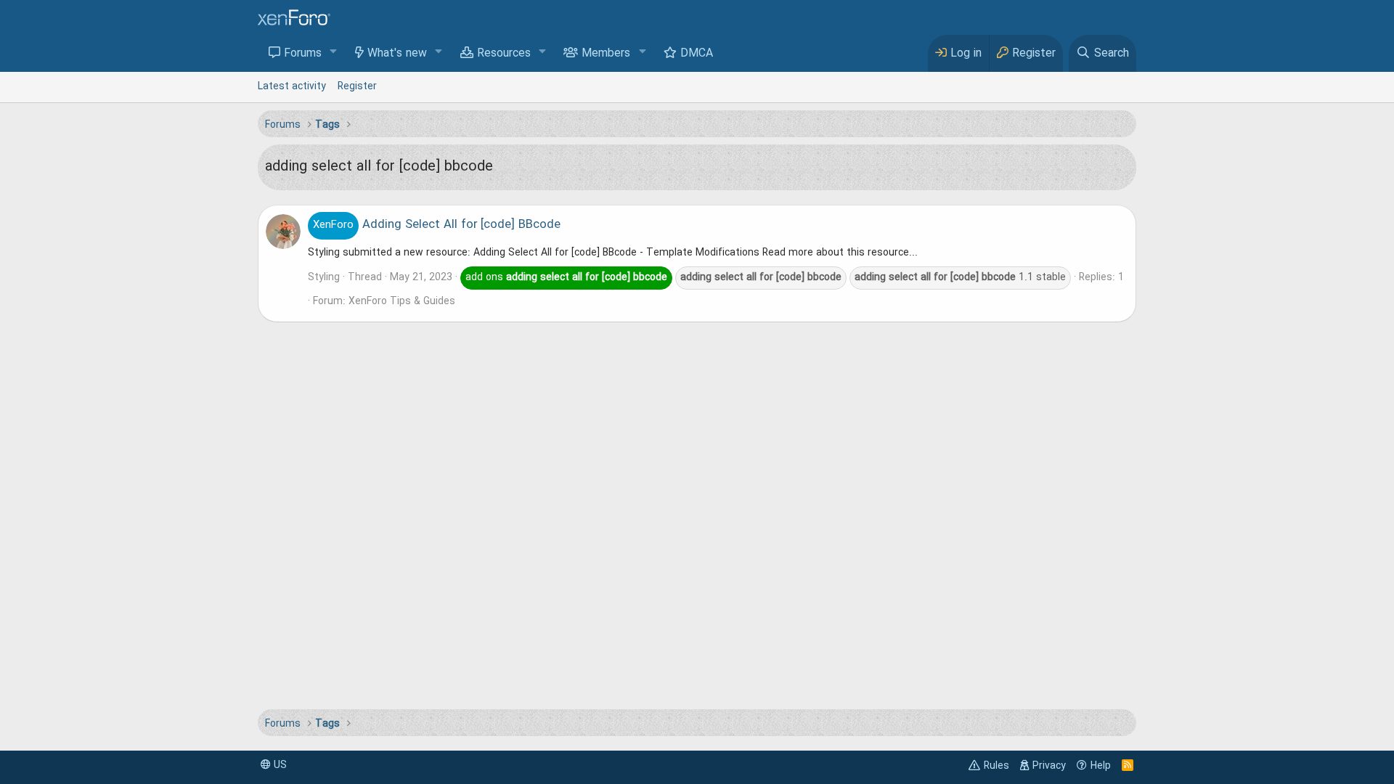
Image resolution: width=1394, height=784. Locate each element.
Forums (303, 53)
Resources (504, 53)
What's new (397, 53)
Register (357, 86)
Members (606, 53)
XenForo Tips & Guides (401, 301)
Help (1101, 766)
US (279, 765)
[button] (333, 52)
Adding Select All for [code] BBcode (437, 225)
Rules (996, 766)
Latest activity (292, 86)
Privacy (1049, 766)
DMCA (696, 53)
